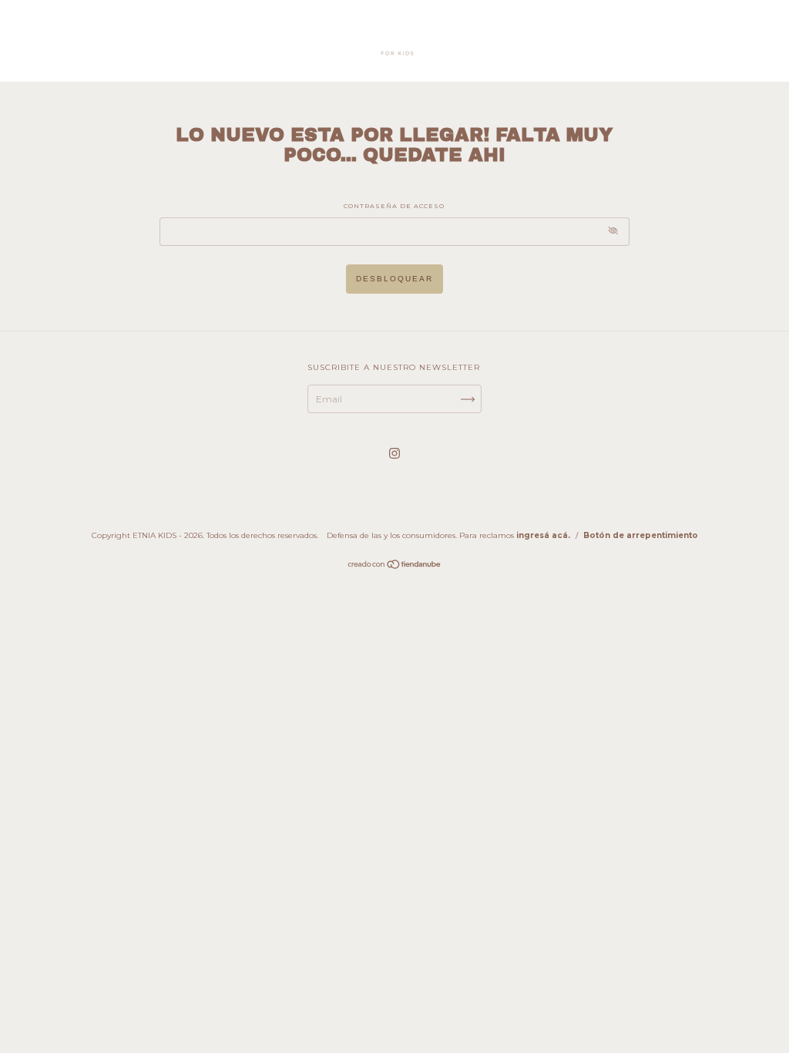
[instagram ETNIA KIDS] (394, 453)
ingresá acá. (543, 535)
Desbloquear (394, 278)
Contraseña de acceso (394, 206)
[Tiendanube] (395, 566)
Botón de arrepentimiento (640, 535)
